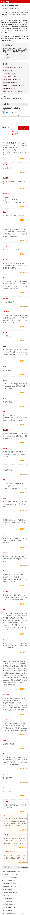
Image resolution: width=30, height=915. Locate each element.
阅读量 (6, 8)
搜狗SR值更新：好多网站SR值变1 (10, 877)
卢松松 (16, 8)
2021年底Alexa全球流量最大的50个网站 (11, 871)
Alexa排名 (23, 867)
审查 (27, 867)
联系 (4, 112)
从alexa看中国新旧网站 (7, 889)
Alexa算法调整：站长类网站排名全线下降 (13, 85)
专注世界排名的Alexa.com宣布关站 (10, 874)
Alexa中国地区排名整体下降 (10, 82)
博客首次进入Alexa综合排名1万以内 (12, 91)
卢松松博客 (5, 2)
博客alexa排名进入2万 (7, 910)
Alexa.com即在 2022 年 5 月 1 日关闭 (12, 67)
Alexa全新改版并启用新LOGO (9, 883)
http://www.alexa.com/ (15, 55)
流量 (26, 48)
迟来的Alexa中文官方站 (9, 73)
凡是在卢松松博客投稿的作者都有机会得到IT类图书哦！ (14, 913)
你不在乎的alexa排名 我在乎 (10, 76)
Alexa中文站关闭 (7, 70)
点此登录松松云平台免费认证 (11, 108)
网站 (6, 14)
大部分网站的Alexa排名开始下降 (11, 79)
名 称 (4, 109)
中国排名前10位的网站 (7, 898)
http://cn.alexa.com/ (15, 58)
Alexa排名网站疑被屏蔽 (9, 5)
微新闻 (11, 8)
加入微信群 (25, 104)
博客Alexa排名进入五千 (7, 901)
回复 (22, 158)
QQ (3, 115)
